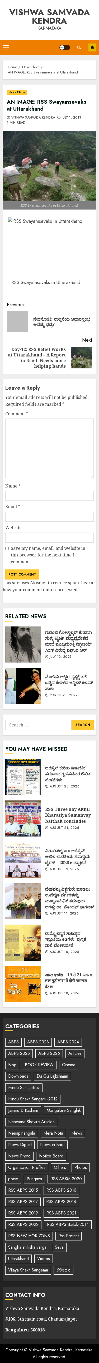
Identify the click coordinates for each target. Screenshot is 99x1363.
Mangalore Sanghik (64, 1110)
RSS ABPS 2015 (23, 1190)
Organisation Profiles (26, 1167)
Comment (16, 414)
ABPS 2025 (19, 1053)
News (77, 1133)
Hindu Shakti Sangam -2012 (33, 1099)
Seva (59, 1247)
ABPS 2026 (49, 1053)
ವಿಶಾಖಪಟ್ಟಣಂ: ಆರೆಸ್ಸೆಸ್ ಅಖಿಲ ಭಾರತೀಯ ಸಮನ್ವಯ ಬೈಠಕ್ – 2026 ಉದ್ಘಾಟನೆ (23, 860)
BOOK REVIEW (39, 1065)
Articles (75, 1053)
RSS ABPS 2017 (23, 1202)
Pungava (34, 1179)
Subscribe (92, 47)
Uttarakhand (18, 1259)
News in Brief (52, 1145)
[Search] (79, 47)
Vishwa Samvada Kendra (49, 16)
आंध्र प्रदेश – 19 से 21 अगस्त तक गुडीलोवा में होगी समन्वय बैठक (23, 984)
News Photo (16, 92)
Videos (43, 1259)
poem (13, 1179)
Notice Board (51, 1156)
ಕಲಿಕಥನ (63, 1270)
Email (12, 507)
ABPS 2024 (68, 1042)
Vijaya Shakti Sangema (28, 1270)
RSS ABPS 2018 (61, 1202)
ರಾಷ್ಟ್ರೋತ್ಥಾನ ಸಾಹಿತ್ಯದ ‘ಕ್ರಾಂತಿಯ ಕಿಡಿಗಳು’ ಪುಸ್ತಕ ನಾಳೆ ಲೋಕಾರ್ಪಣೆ (23, 943)
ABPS (13, 1042)
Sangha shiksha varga (27, 1247)
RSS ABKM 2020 (66, 1179)
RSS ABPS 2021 (61, 1213)
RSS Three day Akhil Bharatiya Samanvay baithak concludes (23, 818)
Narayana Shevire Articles (31, 1122)
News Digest (20, 1145)
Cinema (68, 1065)
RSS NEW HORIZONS (29, 1236)
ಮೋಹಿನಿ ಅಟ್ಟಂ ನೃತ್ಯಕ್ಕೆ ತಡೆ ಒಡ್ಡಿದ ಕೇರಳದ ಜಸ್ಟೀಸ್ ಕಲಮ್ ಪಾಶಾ (23, 686)
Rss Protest (68, 1236)
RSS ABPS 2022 (23, 1224)
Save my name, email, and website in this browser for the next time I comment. (48, 555)
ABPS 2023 (38, 1042)
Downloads (18, 1076)
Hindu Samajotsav (24, 1088)
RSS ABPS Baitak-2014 (68, 1224)
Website (13, 527)
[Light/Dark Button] (64, 47)
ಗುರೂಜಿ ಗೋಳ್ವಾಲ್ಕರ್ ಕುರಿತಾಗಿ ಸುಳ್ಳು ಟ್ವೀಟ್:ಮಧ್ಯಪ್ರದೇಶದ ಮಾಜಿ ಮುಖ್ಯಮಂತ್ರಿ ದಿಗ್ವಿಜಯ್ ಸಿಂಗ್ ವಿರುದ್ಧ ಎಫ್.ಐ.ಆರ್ (23, 644)
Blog (12, 1065)
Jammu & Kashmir (23, 1110)
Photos (80, 1167)
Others (60, 1167)
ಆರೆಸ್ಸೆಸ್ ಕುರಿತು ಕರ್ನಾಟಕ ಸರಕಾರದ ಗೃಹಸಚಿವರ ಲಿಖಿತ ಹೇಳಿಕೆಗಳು (23, 777)
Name (13, 486)
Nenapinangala (21, 1133)
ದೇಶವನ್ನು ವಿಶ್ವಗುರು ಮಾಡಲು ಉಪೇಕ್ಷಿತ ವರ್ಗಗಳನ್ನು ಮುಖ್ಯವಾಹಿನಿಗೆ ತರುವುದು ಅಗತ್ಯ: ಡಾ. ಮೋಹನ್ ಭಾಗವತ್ (23, 901)
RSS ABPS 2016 (61, 1190)
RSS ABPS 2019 (23, 1213)
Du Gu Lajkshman (52, 1076)
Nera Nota (53, 1133)
